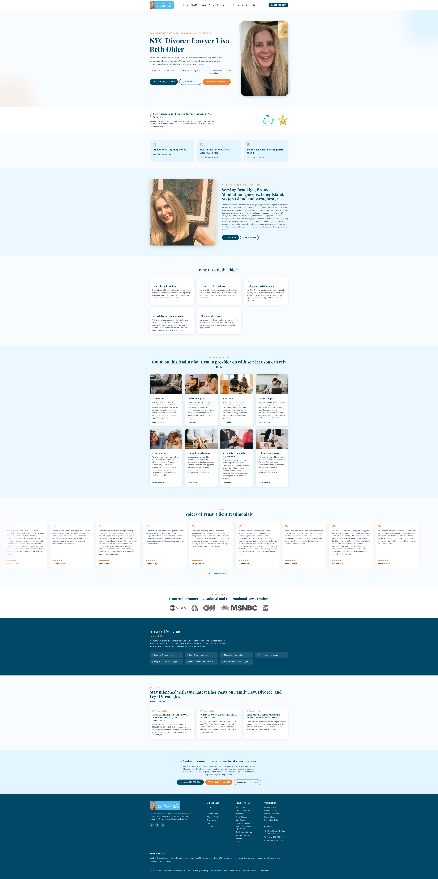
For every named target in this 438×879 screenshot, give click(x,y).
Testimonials (238, 5)
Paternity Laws (269, 817)
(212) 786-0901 (280, 5)
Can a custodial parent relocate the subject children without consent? (263, 716)
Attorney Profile (208, 5)
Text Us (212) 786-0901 (165, 82)
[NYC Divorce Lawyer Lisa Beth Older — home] (162, 5)
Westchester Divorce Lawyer (236, 662)
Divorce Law (240, 807)
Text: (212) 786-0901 (275, 841)
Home (185, 5)
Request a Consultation (215, 82)
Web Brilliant (265, 871)
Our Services (222, 5)
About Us (194, 5)
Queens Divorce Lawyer (269, 655)
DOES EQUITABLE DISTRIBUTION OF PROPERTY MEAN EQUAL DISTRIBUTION (171, 717)
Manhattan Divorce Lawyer (235, 655)
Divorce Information (271, 810)
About (209, 810)
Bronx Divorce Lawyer (198, 655)
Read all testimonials (217, 574)
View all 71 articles (157, 702)
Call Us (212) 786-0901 (191, 782)
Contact (256, 5)
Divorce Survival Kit (271, 814)
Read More (228, 237)
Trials (238, 841)
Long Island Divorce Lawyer (165, 662)
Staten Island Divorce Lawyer (201, 662)
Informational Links (271, 820)
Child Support (241, 820)
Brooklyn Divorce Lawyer (164, 655)
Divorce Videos (270, 807)
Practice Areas (212, 814)
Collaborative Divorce (244, 832)
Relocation (240, 814)
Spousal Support (242, 817)
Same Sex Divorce (243, 835)
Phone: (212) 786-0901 (275, 837)
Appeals (239, 838)
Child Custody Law (243, 810)
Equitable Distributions (244, 823)
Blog (248, 5)
